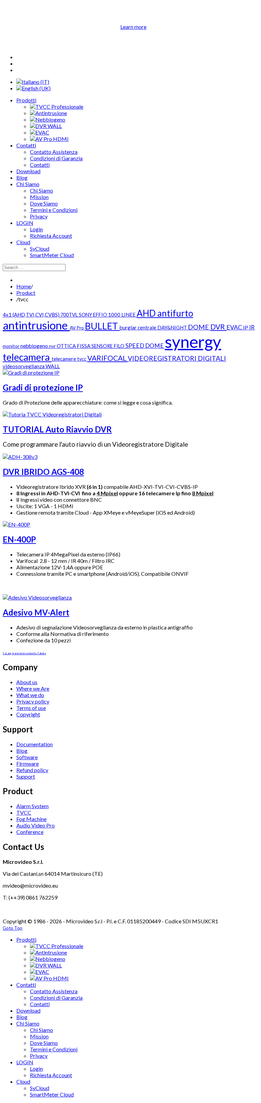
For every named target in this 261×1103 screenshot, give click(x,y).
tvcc (82, 359)
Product (25, 292)
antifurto (175, 313)
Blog (22, 750)
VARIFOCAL (107, 358)
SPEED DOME (145, 345)
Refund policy (32, 770)
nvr (53, 346)
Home (23, 286)
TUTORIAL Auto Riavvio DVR (57, 429)
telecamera (27, 357)
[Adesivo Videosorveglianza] (37, 597)
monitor (11, 346)
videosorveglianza (24, 366)
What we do (30, 695)
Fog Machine (31, 819)
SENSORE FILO (108, 346)
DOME (199, 327)
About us (26, 682)
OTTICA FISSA (74, 346)
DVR (218, 326)
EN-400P (19, 539)
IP (246, 327)
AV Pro (77, 328)
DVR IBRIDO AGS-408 (43, 472)
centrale (147, 327)
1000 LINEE (122, 315)
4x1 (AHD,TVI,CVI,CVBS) (31, 315)
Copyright (28, 714)
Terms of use (31, 708)
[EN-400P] (16, 524)
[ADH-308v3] (20, 456)
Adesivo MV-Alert (36, 612)
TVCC (23, 812)
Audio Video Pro (35, 825)
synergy (193, 341)
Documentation (34, 744)
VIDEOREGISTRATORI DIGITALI (177, 358)
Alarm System (32, 806)
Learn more (133, 26)
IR (252, 327)
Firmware (27, 763)
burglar (129, 327)
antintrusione (36, 325)
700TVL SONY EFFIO (84, 315)
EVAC (234, 327)
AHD (147, 313)
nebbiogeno (34, 346)
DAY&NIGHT (172, 327)
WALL (53, 366)
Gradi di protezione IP (43, 387)
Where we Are (32, 688)
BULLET (102, 326)
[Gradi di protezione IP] (31, 372)
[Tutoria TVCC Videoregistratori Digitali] (52, 414)
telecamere (64, 359)
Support (25, 776)
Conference (30, 832)
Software (27, 757)
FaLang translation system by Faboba (24, 653)
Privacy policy (32, 701)
